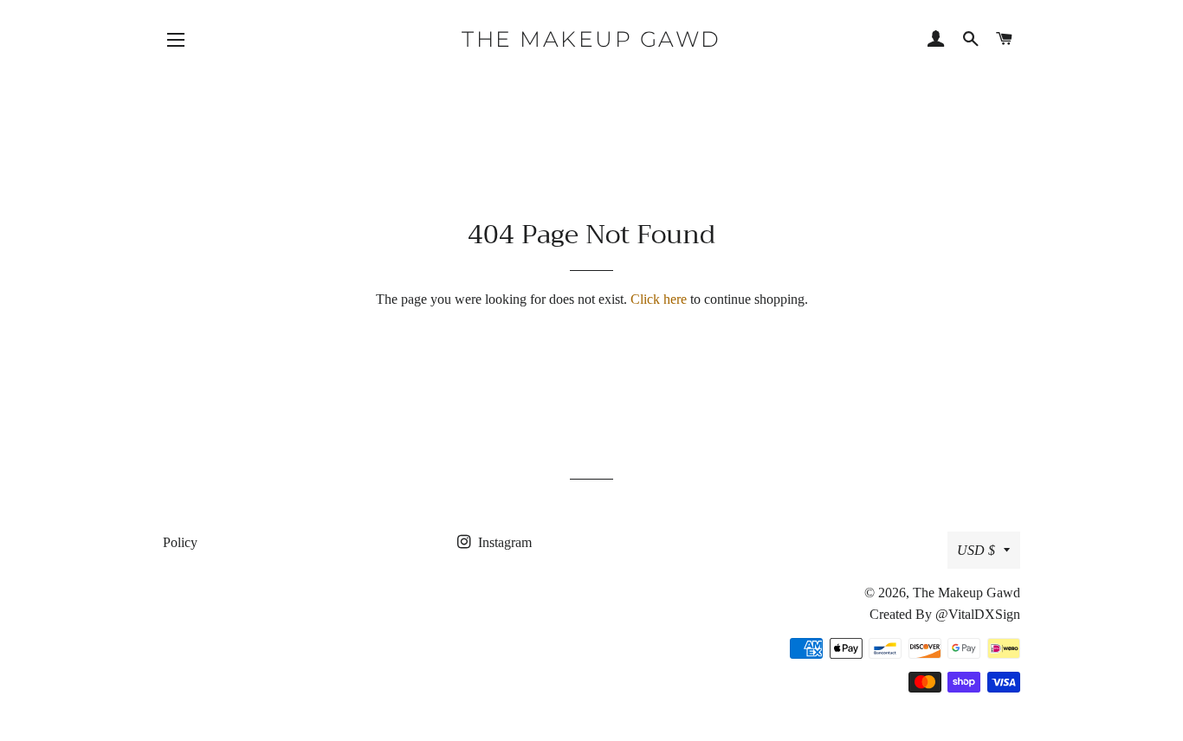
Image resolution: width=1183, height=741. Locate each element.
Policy (180, 542)
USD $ (976, 550)
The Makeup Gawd (591, 39)
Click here (658, 299)
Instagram (503, 542)
